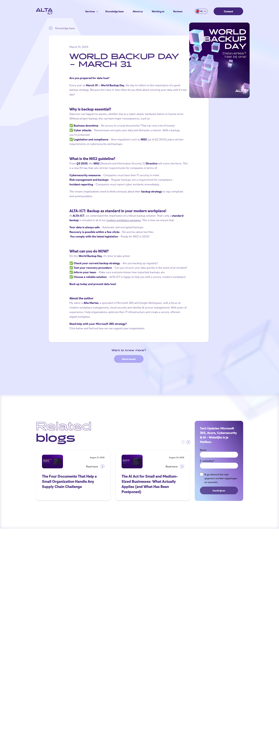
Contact (228, 11)
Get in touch (129, 359)
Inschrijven (219, 490)
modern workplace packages (123, 220)
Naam (203, 449)
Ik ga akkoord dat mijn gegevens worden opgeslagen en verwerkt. (220, 478)
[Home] (44, 11)
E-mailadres (207, 460)
